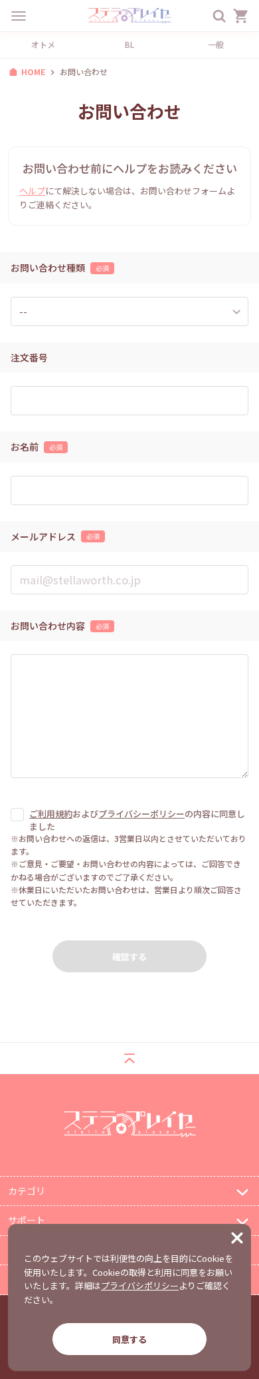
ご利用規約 (50, 813)
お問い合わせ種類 (48, 268)
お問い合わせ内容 (48, 626)
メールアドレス (43, 536)
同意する (129, 1339)
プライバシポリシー (140, 1285)
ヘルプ (32, 190)
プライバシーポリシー (141, 813)
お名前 (25, 447)
